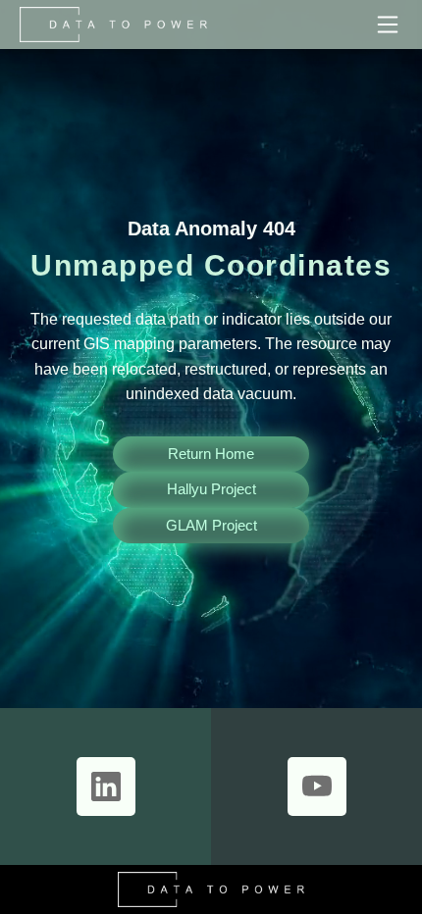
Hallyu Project (211, 489)
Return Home (211, 453)
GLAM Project (211, 525)
